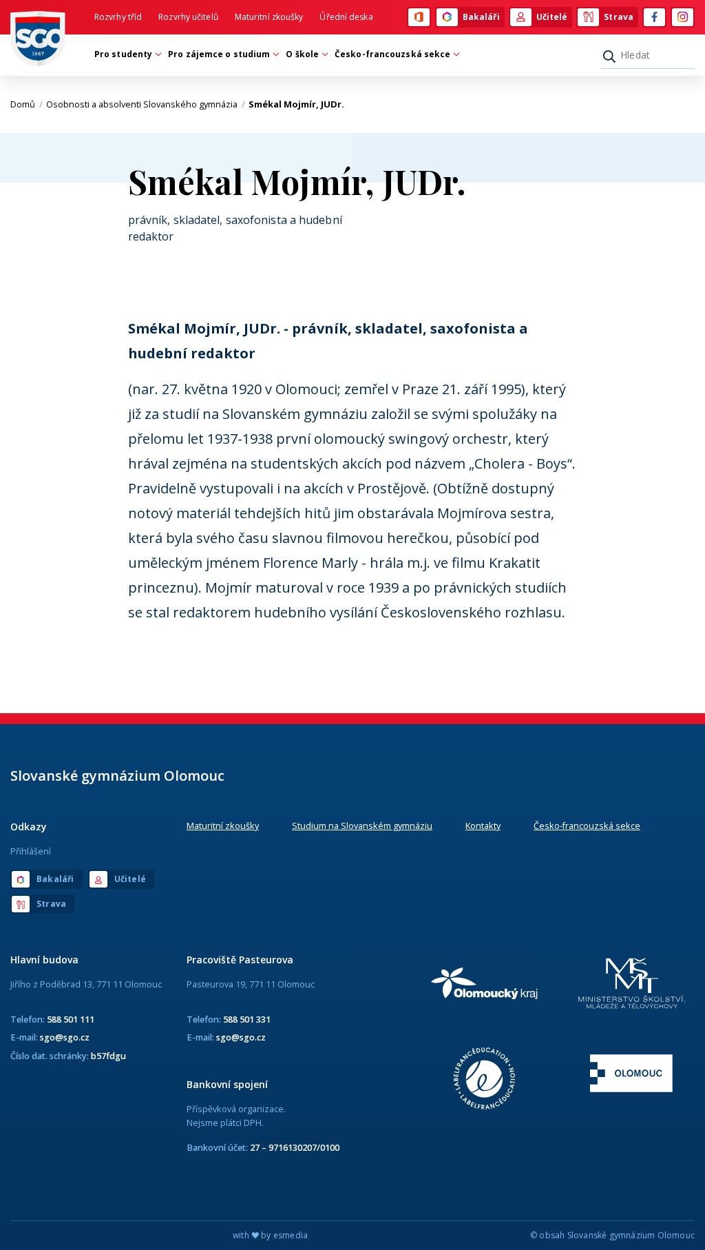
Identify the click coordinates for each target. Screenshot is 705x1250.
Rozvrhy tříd (118, 17)
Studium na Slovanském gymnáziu (362, 825)
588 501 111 (70, 1019)
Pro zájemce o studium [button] (219, 54)
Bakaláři (481, 17)
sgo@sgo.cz (65, 1037)
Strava (618, 17)
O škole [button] (302, 54)
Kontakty (483, 825)
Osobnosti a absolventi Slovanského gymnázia (145, 104)
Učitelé (552, 17)
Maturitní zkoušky (269, 17)
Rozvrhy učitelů (188, 17)
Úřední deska (345, 17)
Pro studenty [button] (123, 54)
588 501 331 (247, 1019)
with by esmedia (270, 1235)
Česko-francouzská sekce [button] (392, 54)
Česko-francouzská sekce (587, 825)
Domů (26, 104)
